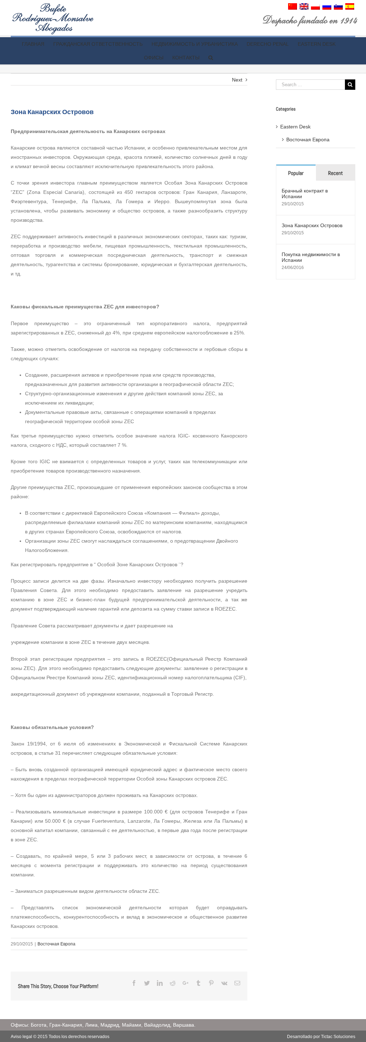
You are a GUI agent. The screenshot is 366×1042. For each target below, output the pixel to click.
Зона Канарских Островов (312, 225)
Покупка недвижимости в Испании (311, 257)
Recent (335, 173)
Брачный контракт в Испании (305, 193)
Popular (295, 173)
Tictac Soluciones (338, 1036)
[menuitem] (292, 8)
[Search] (210, 57)
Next (237, 80)
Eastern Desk (295, 126)
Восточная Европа (56, 943)
